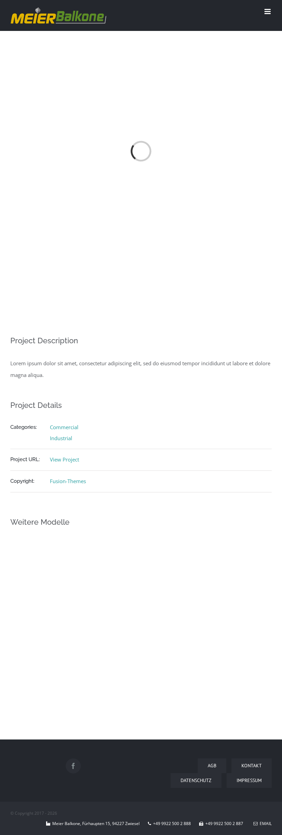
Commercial (64, 427)
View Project (64, 459)
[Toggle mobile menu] (268, 11)
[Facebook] (73, 765)
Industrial (61, 438)
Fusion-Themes (68, 481)
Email (265, 823)
